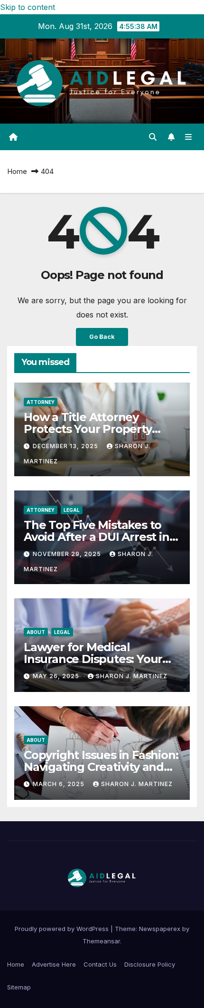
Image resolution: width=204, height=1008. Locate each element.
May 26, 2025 (57, 676)
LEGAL (72, 510)
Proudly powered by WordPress (63, 928)
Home (17, 171)
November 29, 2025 (68, 553)
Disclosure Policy (149, 964)
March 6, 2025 (59, 783)
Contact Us (100, 964)
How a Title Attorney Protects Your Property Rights (88, 429)
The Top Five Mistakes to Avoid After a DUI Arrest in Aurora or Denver (96, 537)
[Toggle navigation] (188, 137)
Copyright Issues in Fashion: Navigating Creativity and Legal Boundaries (101, 767)
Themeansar (101, 941)
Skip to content (27, 7)
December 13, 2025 (66, 446)
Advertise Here (54, 964)
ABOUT (36, 632)
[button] (153, 137)
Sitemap (19, 987)
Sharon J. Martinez (131, 676)
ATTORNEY (41, 402)
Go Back (102, 336)
